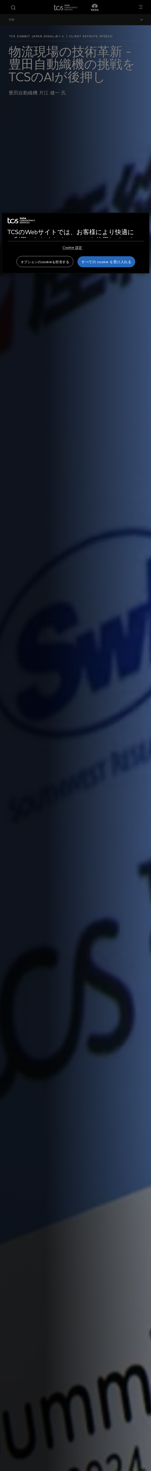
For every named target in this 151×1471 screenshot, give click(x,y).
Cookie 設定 (72, 247)
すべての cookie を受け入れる (106, 262)
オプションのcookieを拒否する (45, 262)
